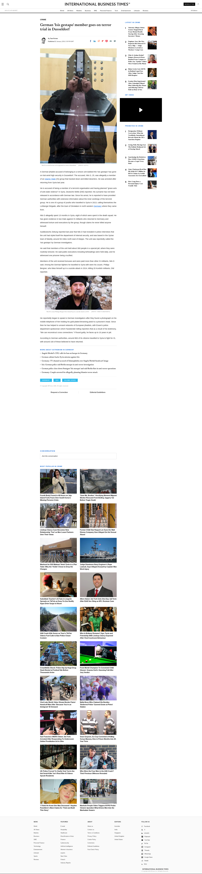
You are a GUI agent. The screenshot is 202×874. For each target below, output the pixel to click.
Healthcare (64, 833)
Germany (98, 206)
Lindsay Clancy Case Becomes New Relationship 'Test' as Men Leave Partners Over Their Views (56, 532)
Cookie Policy (92, 839)
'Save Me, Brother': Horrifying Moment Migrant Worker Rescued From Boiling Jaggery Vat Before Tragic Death (98, 498)
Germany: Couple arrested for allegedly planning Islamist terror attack (70, 372)
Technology (37, 846)
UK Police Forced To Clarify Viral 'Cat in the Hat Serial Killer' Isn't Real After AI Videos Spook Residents (57, 773)
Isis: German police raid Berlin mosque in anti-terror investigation (68, 365)
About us (90, 826)
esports (63, 853)
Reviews (145, 11)
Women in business (67, 849)
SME (95, 11)
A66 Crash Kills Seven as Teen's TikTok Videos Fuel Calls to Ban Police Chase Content (56, 635)
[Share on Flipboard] (103, 41)
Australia (117, 826)
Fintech (63, 859)
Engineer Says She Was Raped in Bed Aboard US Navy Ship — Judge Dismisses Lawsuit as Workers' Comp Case (136, 46)
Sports (36, 856)
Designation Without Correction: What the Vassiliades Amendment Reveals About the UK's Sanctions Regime (136, 135)
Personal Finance (106, 11)
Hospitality (64, 829)
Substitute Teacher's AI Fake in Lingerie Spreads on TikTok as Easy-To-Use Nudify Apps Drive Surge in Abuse (57, 601)
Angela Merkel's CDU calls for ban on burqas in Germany (65, 353)
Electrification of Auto (67, 836)
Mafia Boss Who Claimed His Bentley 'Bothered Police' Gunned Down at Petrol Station (96, 704)
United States (118, 839)
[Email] (111, 41)
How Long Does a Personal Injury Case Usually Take (135, 184)
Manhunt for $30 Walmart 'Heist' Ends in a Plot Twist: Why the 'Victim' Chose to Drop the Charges (58, 567)
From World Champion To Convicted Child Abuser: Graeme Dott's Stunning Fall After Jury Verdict (97, 670)
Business (88, 11)
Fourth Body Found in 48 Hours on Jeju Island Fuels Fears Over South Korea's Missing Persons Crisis (56, 498)
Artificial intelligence (67, 846)
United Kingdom (119, 836)
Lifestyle (137, 11)
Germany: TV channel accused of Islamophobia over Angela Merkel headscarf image (75, 361)
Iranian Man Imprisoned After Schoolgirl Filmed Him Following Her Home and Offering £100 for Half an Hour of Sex (137, 85)
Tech (116, 11)
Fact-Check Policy (93, 849)
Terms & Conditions (94, 833)
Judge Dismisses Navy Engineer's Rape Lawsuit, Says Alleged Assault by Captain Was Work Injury (98, 567)
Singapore (117, 833)
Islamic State (50, 179)
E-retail (63, 826)
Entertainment (126, 11)
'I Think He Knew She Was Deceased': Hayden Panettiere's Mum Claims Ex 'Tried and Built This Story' (58, 808)
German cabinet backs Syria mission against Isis (61, 357)
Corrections (91, 843)
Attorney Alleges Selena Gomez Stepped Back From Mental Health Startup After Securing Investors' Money (136, 32)
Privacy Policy (92, 836)
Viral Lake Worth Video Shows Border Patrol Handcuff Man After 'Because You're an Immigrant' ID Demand (57, 704)
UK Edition (194, 10)
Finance (63, 839)
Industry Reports (66, 863)
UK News (70, 11)
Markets (79, 11)
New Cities (64, 856)
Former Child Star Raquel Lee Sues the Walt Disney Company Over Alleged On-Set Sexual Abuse (98, 532)
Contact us (91, 829)
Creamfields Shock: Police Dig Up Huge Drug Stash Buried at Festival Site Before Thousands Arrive (58, 670)
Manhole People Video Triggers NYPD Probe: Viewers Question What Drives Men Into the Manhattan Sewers (98, 808)
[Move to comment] (115, 41)
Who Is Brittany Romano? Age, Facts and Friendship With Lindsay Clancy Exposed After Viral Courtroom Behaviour (96, 635)
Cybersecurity (65, 843)
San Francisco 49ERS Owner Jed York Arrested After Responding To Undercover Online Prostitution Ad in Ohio (57, 739)
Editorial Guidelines (97, 392)
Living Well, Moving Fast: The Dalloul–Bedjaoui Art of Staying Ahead (137, 147)
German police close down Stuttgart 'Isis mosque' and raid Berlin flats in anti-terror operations (79, 369)
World (62, 11)
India (115, 829)
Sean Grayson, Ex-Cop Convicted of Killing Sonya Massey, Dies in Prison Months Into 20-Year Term (98, 739)
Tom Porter (54, 38)
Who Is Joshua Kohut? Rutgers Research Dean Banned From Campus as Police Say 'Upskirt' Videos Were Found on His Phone (137, 59)
